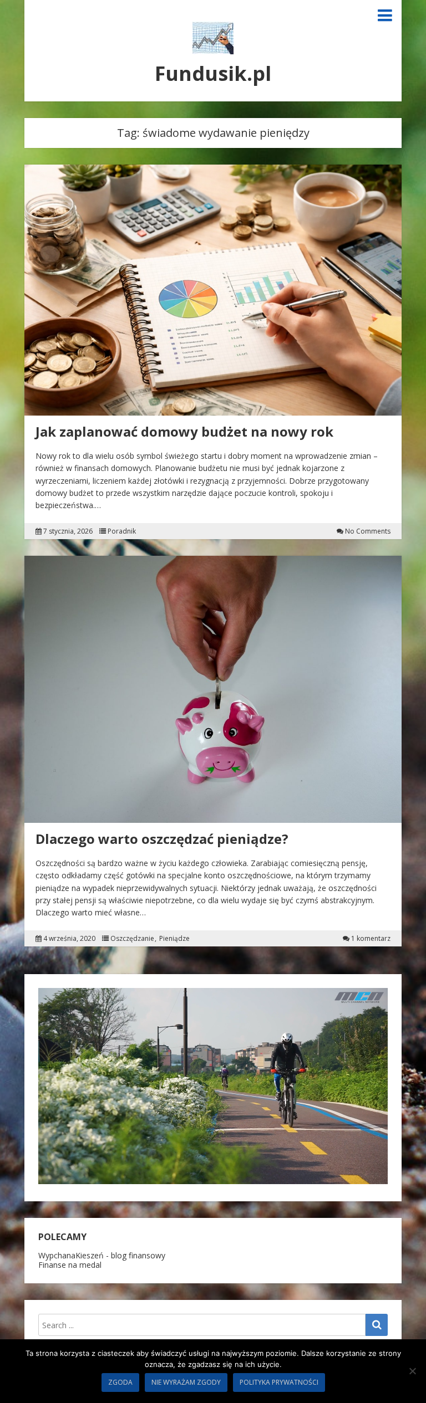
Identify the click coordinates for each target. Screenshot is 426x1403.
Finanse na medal (70, 1264)
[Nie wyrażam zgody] (412, 1370)
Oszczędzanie (132, 939)
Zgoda (120, 1382)
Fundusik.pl (213, 73)
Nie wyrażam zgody (186, 1382)
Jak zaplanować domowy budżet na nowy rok (184, 431)
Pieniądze (174, 939)
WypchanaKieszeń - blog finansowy (101, 1255)
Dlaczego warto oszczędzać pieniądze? (162, 838)
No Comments (367, 531)
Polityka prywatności (279, 1382)
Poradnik (122, 531)
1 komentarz (370, 939)
